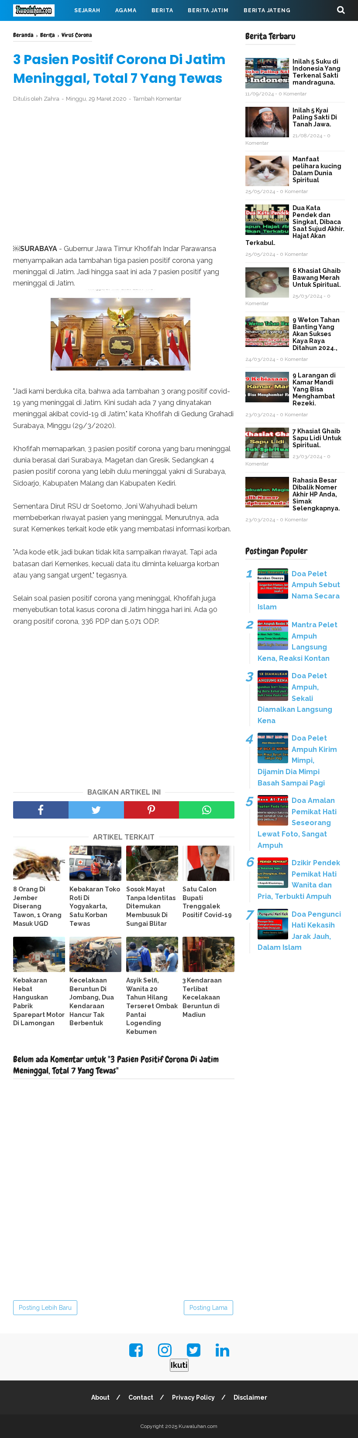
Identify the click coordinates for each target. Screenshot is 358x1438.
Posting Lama (208, 1307)
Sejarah (87, 10)
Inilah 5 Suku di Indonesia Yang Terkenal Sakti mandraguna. (317, 72)
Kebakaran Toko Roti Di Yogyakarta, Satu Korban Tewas (94, 906)
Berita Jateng (267, 10)
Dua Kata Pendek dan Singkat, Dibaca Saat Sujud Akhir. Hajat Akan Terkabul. (294, 225)
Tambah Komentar (157, 98)
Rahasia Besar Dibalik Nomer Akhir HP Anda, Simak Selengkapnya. (316, 494)
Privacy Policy (193, 1397)
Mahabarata (158, 31)
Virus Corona (100, 31)
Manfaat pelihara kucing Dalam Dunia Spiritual (317, 170)
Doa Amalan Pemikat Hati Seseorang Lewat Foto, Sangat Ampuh (297, 822)
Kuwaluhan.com (198, 1426)
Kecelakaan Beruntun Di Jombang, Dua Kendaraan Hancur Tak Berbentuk (91, 1002)
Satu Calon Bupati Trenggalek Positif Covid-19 (207, 902)
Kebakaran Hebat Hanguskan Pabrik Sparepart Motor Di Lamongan (39, 1002)
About (100, 1397)
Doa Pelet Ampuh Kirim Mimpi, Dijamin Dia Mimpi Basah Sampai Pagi (297, 760)
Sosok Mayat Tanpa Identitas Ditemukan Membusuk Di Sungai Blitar (151, 906)
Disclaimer (250, 1397)
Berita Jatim (208, 10)
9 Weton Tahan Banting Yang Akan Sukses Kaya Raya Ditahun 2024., (316, 333)
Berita (162, 10)
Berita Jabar (41, 31)
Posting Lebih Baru (45, 1307)
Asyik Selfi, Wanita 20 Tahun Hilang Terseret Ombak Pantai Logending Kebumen (152, 1006)
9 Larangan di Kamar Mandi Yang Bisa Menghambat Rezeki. (314, 389)
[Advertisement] (123, 173)
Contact (140, 1397)
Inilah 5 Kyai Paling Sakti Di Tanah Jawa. (315, 117)
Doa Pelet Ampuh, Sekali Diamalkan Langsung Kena (295, 698)
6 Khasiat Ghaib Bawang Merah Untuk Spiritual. (317, 277)
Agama (126, 10)
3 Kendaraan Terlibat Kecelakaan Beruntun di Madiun (202, 997)
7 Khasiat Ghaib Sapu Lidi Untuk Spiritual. (317, 438)
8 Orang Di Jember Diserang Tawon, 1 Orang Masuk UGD (37, 906)
